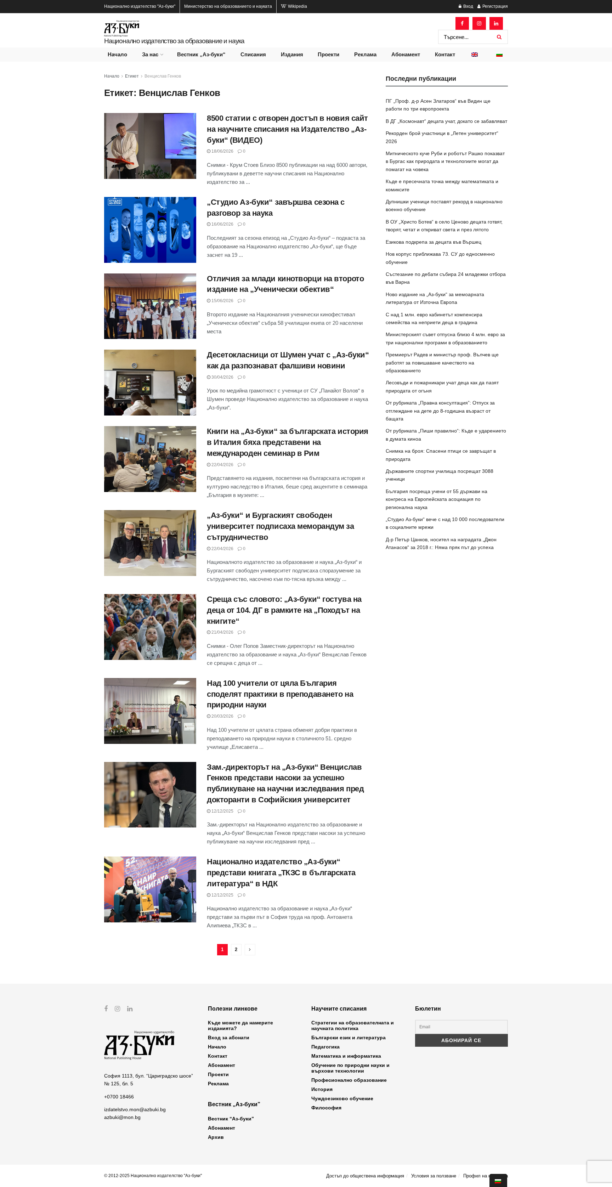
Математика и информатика (346, 1056)
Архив (216, 1137)
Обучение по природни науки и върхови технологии (350, 1068)
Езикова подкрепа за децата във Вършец (433, 242)
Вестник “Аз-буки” (231, 1118)
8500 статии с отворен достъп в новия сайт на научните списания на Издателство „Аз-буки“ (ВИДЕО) (287, 129)
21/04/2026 (221, 632)
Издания (292, 54)
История (322, 1089)
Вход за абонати (228, 1037)
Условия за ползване (433, 1175)
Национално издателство (139, 6)
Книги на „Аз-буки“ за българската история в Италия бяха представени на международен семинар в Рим (287, 442)
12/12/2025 (221, 811)
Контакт (445, 54)
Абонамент (405, 54)
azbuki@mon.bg (122, 1117)
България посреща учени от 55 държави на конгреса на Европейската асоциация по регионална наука (436, 499)
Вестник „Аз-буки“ (201, 54)
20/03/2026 (221, 716)
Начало (117, 54)
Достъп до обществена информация (365, 1175)
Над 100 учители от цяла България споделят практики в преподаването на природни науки (280, 694)
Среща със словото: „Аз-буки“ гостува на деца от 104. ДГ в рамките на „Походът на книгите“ (284, 610)
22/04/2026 (221, 464)
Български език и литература (348, 1037)
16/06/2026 (221, 224)
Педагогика (325, 1047)
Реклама (365, 54)
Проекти (328, 54)
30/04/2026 (221, 377)
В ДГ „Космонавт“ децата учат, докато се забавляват (446, 121)
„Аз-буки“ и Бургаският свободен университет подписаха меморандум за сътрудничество (280, 526)
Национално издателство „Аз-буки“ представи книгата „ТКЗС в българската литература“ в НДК (281, 872)
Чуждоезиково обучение (342, 1098)
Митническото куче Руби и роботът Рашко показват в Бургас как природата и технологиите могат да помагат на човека (445, 161)
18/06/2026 (221, 151)
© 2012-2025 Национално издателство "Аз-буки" (153, 1175)
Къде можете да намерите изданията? (240, 1025)
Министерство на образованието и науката (228, 6)
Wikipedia (297, 6)
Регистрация (494, 6)
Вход (467, 6)
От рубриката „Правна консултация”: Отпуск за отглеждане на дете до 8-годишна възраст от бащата (440, 411)
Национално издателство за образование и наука (174, 41)
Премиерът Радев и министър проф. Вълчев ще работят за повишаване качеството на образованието (442, 362)
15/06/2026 (221, 300)
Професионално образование (349, 1080)
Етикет (132, 76)
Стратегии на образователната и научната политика (352, 1025)
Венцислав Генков (162, 76)
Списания (253, 54)
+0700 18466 (119, 1097)
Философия (326, 1107)
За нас (150, 54)
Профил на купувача (485, 1175)
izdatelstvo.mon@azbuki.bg (135, 1109)
